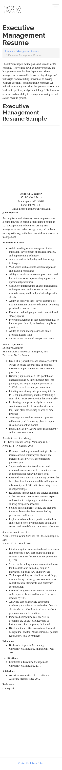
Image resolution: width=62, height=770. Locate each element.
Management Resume (28, 51)
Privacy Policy (37, 763)
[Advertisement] (31, 160)
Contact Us (23, 763)
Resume (9, 51)
